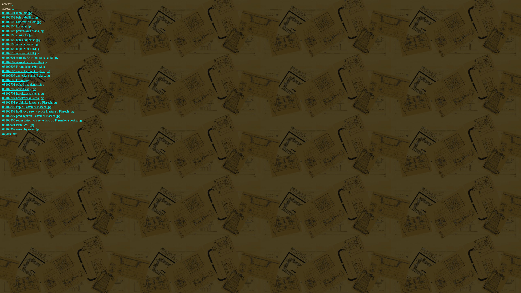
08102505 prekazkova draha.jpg (23, 31)
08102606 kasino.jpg (15, 80)
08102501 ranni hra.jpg (17, 13)
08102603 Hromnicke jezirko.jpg (23, 66)
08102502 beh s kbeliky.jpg (20, 17)
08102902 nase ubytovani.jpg (21, 129)
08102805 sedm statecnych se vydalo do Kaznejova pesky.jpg (42, 120)
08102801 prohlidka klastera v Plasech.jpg (29, 102)
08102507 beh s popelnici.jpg (21, 40)
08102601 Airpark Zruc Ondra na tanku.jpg (30, 57)
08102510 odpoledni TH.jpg (20, 53)
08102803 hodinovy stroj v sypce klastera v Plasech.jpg (38, 111)
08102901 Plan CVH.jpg (18, 125)
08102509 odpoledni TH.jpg (20, 48)
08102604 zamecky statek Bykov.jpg (26, 71)
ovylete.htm (9, 134)
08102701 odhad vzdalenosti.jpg (23, 84)
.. (13, 8)
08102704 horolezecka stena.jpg (23, 98)
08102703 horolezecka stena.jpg (23, 93)
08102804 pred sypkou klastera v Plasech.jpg (31, 116)
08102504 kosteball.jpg (17, 26)
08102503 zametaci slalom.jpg (21, 22)
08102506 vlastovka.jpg (17, 35)
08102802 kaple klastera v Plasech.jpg (26, 107)
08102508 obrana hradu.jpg (20, 44)
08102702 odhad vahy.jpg (19, 89)
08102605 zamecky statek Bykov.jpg (26, 75)
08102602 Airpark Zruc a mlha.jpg (24, 62)
